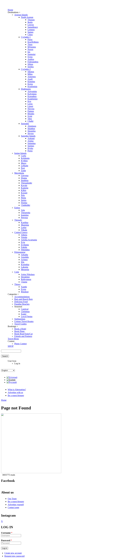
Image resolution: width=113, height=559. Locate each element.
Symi (30, 116)
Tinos (30, 44)
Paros (30, 39)
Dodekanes (26, 89)
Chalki (30, 121)
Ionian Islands (20, 153)
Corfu (23, 156)
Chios (30, 34)
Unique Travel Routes (23, 321)
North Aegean (27, 17)
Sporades (25, 123)
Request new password (14, 556)
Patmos (31, 111)
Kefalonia (25, 158)
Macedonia (19, 173)
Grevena (24, 175)
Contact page (13, 507)
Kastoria (24, 188)
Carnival (24, 309)
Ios (29, 52)
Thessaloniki (26, 183)
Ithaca (23, 163)
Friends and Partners (23, 336)
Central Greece (20, 232)
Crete (16, 272)
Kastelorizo (32, 99)
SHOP (11, 346)
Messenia (25, 269)
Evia (23, 242)
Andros (31, 59)
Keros (30, 84)
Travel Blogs (13, 339)
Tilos (30, 118)
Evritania (25, 245)
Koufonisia (32, 86)
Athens (24, 235)
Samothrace (33, 27)
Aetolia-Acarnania (29, 240)
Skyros (31, 133)
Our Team (12, 498)
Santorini (31, 54)
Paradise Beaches (21, 304)
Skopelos (32, 131)
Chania (24, 282)
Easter (23, 314)
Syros (30, 57)
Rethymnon (26, 279)
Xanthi (24, 287)
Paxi (23, 168)
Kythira (24, 160)
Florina (24, 203)
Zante (23, 170)
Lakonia (24, 267)
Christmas (25, 311)
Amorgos (32, 76)
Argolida (25, 257)
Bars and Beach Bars (23, 299)
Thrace (17, 284)
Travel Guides (20, 324)
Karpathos (32, 96)
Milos (30, 74)
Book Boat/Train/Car (23, 334)
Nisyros (31, 109)
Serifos (31, 67)
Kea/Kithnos (33, 42)
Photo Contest (20, 343)
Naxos (30, 49)
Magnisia (25, 225)
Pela (23, 195)
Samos (30, 32)
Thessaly (18, 220)
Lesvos (31, 24)
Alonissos (32, 126)
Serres (23, 200)
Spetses (31, 146)
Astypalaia (32, 91)
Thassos (31, 20)
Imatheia (24, 180)
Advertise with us (15, 392)
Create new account (13, 553)
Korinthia (25, 264)
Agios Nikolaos (28, 274)
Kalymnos (32, 94)
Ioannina (25, 215)
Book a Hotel (20, 329)
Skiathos (31, 128)
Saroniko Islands (28, 136)
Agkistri (31, 138)
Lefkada (24, 165)
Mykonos (32, 47)
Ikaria (30, 22)
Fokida (24, 247)
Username (6, 533)
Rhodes (31, 114)
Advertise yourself (16, 504)
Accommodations (22, 297)
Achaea (24, 259)
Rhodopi (25, 292)
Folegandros (33, 62)
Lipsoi (30, 106)
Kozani (24, 193)
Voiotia (24, 237)
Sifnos (30, 64)
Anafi (30, 79)
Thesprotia (25, 212)
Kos (29, 101)
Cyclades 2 (26, 69)
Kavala (24, 185)
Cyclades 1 (26, 37)
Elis (22, 262)
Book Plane (19, 331)
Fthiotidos (25, 250)
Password (6, 540)
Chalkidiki (25, 205)
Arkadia (24, 254)
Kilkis (23, 190)
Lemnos (31, 29)
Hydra (30, 148)
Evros (23, 289)
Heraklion (25, 277)
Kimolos (31, 81)
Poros (30, 151)
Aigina (30, 141)
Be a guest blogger (16, 395)
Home (10, 10)
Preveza (24, 217)
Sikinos (31, 71)
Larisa (23, 227)
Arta (23, 210)
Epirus (17, 207)
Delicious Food (21, 301)
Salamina (32, 143)
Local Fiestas (26, 316)
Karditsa (24, 222)
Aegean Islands (21, 15)
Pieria (23, 198)
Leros (30, 104)
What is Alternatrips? (17, 389)
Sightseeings (19, 319)
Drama (24, 178)
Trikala (24, 230)
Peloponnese (19, 252)
